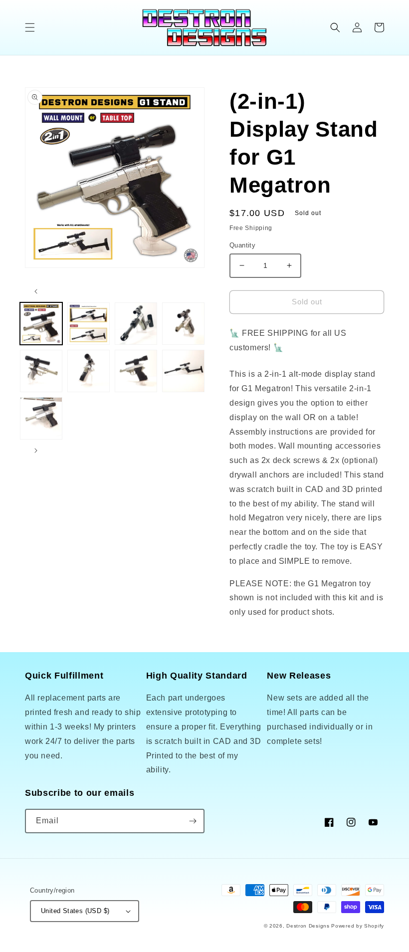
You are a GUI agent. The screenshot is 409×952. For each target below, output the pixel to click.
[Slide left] (36, 291)
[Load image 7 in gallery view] (136, 371)
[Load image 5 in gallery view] (41, 371)
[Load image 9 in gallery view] (41, 418)
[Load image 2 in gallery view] (88, 323)
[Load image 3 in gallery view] (136, 323)
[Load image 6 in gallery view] (88, 371)
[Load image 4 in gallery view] (183, 323)
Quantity (242, 245)
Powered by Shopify (357, 926)
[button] (30, 27)
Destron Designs (308, 926)
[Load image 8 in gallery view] (183, 371)
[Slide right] (36, 451)
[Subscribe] (193, 821)
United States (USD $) (75, 911)
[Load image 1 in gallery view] (41, 323)
